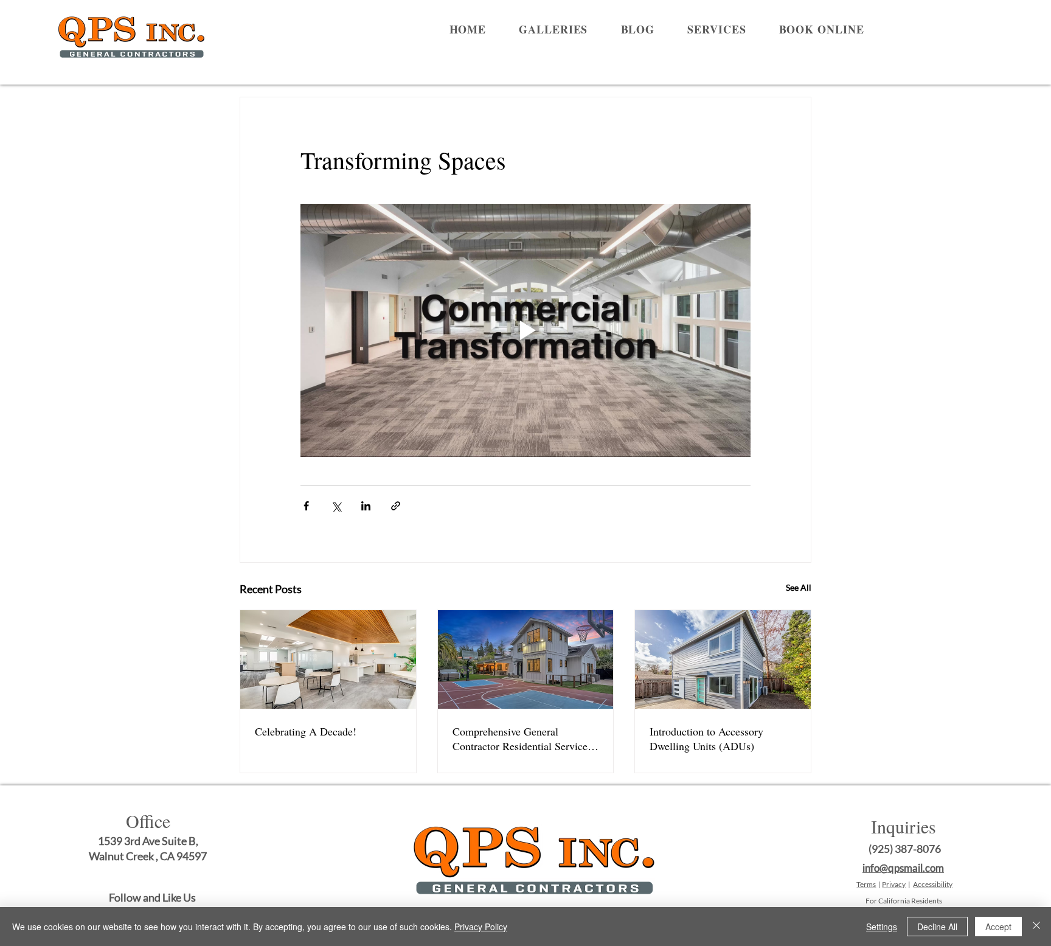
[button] (553, 29)
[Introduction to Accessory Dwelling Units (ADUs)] (723, 659)
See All (798, 587)
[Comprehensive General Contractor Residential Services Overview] (526, 659)
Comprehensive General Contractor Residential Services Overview (522, 738)
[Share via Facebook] (306, 506)
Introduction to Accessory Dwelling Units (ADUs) (706, 738)
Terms (866, 884)
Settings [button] (881, 926)
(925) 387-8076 (905, 848)
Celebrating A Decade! (305, 731)
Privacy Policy (480, 926)
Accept (998, 926)
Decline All (937, 926)
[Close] (1036, 926)
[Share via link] (395, 506)
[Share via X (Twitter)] (336, 506)
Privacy (894, 884)
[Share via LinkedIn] (366, 506)
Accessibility (932, 884)
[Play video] (525, 330)
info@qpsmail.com (903, 867)
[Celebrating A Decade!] (328, 659)
